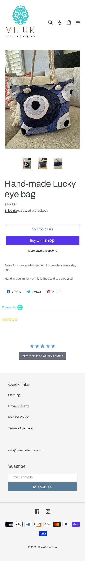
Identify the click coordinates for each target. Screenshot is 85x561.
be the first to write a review (42, 356)
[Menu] (77, 22)
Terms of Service (20, 428)
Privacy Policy (18, 406)
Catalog (14, 395)
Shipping (11, 210)
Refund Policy (18, 417)
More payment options (42, 250)
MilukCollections (47, 547)
